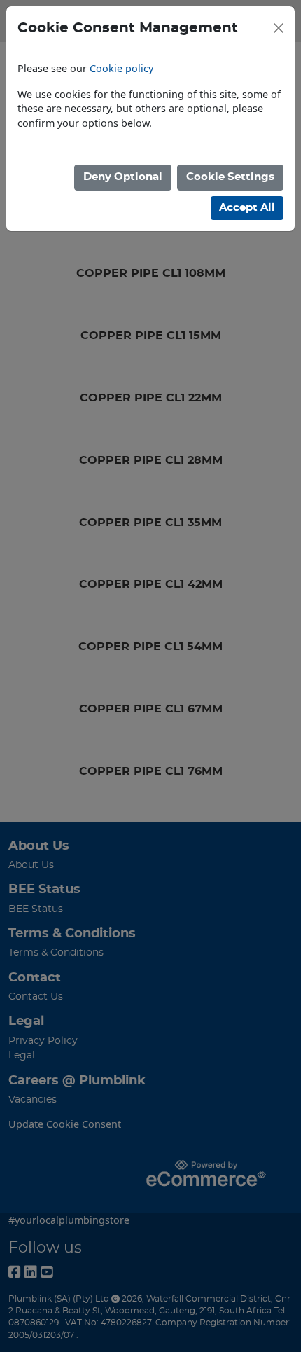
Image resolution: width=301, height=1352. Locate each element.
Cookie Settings (230, 177)
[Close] (278, 28)
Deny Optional (122, 177)
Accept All (247, 207)
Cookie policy (121, 68)
